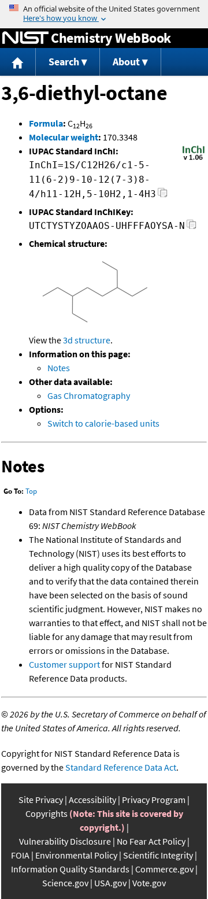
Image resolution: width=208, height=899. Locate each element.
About (126, 61)
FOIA (20, 855)
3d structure (86, 340)
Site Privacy (40, 799)
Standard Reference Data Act (120, 767)
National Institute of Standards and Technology (25, 38)
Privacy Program (153, 799)
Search (64, 61)
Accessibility (92, 799)
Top (31, 491)
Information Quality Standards (70, 869)
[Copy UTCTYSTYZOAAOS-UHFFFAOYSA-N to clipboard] (191, 227)
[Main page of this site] (18, 62)
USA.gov (110, 883)
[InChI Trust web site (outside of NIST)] (193, 159)
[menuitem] (18, 62)
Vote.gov (149, 883)
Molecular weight (63, 137)
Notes (58, 367)
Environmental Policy (76, 855)
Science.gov (65, 883)
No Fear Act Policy (151, 841)
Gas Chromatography (88, 395)
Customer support (64, 664)
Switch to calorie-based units (103, 423)
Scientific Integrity (158, 855)
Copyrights (46, 813)
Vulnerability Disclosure (65, 841)
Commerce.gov (164, 869)
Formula (46, 123)
